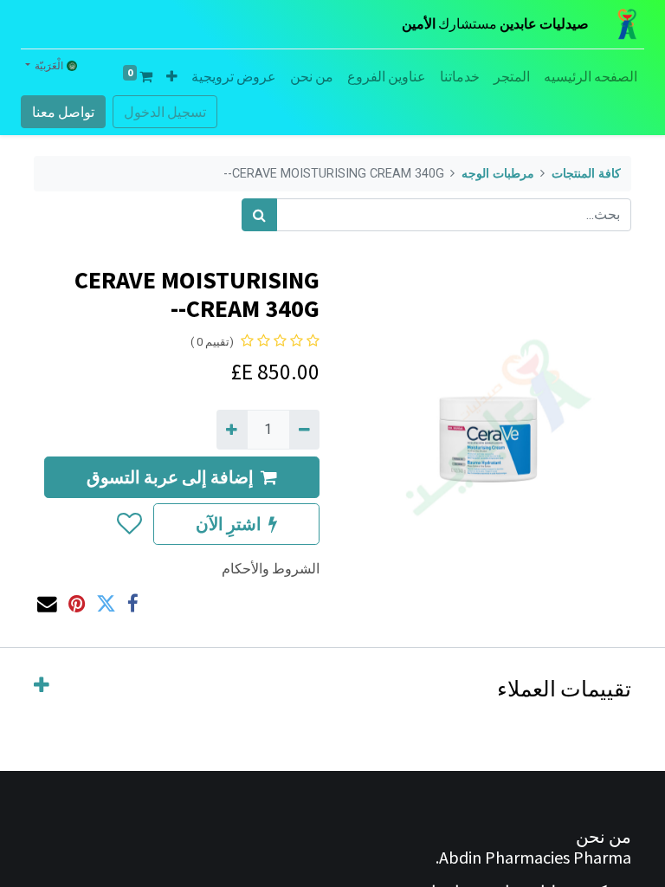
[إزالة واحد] (304, 430)
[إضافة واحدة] (231, 430)
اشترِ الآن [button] (228, 523)
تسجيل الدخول (165, 111)
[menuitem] (590, 76)
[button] (171, 76)
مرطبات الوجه (498, 173)
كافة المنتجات (586, 173)
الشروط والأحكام (271, 568)
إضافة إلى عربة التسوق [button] (170, 477)
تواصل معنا (63, 111)
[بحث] (259, 214)
